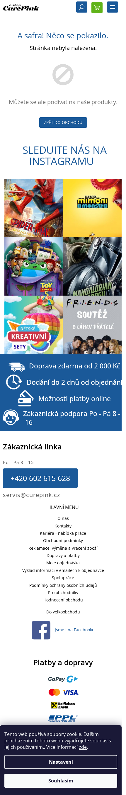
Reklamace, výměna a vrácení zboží (63, 548)
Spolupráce (63, 577)
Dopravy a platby (63, 555)
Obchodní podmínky (63, 540)
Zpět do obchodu (63, 122)
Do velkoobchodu (63, 612)
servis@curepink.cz (31, 495)
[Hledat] (82, 7)
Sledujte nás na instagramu (65, 155)
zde (83, 747)
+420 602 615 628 (40, 478)
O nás (63, 518)
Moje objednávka (63, 562)
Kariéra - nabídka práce (63, 533)
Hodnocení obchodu (63, 600)
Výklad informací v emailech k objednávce (63, 570)
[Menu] (112, 7)
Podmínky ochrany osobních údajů (63, 585)
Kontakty (63, 526)
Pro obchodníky (63, 592)
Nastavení (61, 762)
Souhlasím (60, 780)
